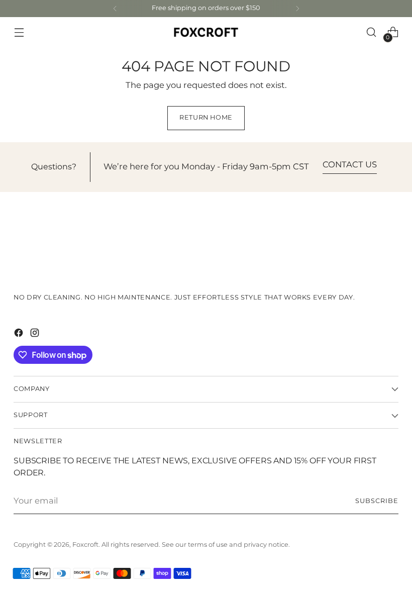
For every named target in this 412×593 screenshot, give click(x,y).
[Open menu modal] (19, 32)
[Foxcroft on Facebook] (20, 335)
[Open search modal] (371, 32)
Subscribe (376, 501)
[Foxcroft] (206, 32)
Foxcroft (85, 545)
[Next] (297, 8)
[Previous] (115, 8)
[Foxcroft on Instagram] (36, 335)
